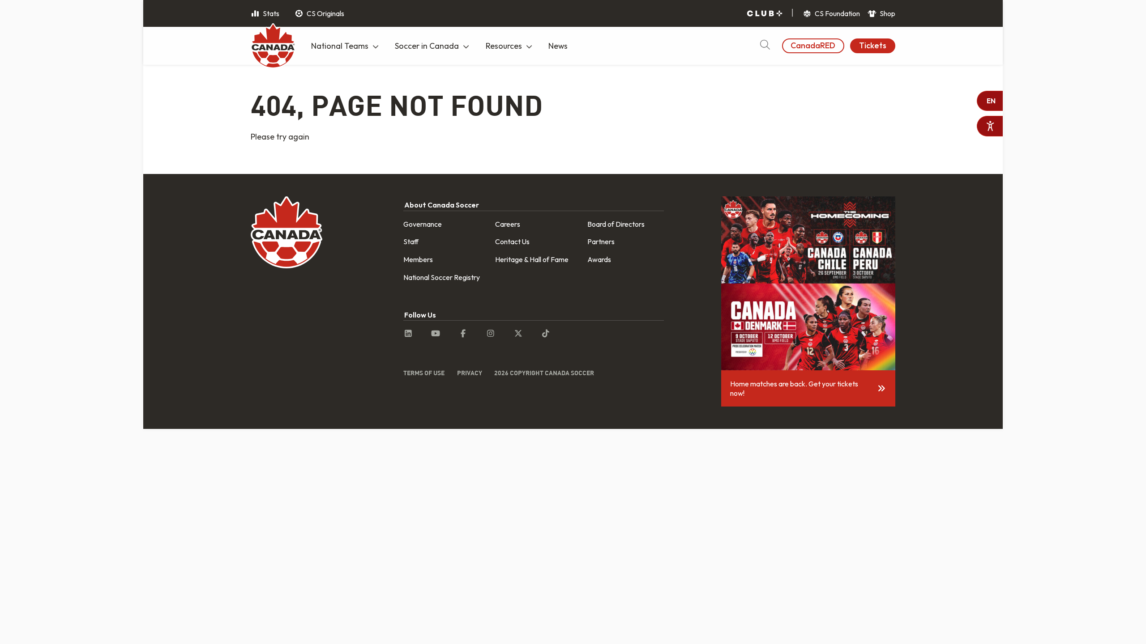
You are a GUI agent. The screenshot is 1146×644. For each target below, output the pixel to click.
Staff (411, 241)
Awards (599, 259)
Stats (270, 13)
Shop (886, 13)
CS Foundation (836, 13)
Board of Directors (616, 224)
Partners (601, 241)
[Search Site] (765, 45)
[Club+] (765, 13)
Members (418, 259)
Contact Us (512, 241)
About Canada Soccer (441, 204)
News (558, 46)
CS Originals (324, 13)
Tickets (872, 45)
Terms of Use (424, 373)
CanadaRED (813, 45)
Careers (507, 224)
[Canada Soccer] (273, 47)
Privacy (469, 373)
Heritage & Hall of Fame (532, 259)
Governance (422, 224)
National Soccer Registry (441, 277)
